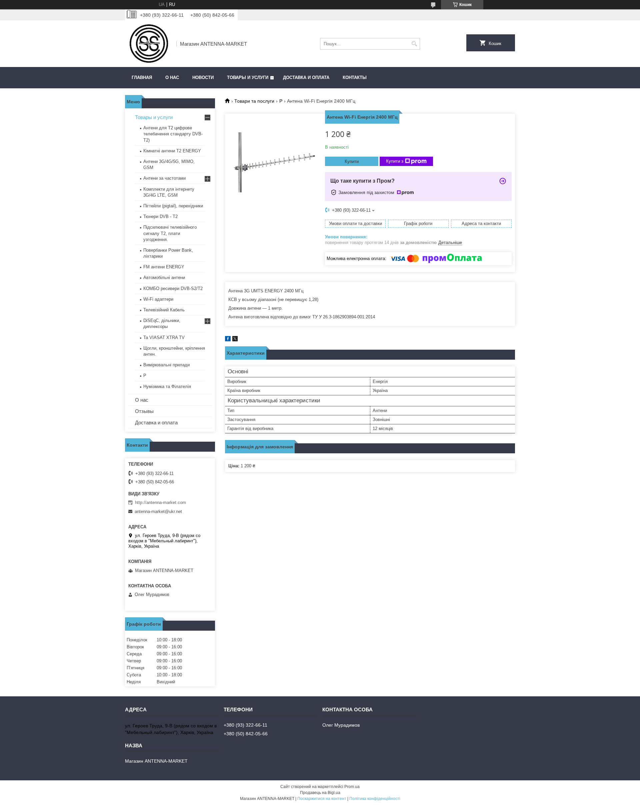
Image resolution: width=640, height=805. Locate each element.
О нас (172, 77)
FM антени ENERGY (163, 266)
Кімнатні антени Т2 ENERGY (172, 150)
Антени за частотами (164, 178)
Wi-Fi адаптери (158, 299)
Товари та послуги (254, 101)
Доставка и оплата (306, 77)
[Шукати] (414, 44)
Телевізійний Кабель (164, 309)
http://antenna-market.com (160, 502)
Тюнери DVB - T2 (160, 216)
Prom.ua (352, 786)
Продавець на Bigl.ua (320, 792)
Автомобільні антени (164, 277)
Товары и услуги (247, 77)
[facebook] (228, 339)
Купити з (394, 161)
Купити (352, 161)
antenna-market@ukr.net (158, 511)
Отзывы (144, 411)
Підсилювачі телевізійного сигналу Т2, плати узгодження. (170, 233)
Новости (203, 77)
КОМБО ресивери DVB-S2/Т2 (173, 288)
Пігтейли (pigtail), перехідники (173, 205)
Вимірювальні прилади (166, 364)
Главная (142, 77)
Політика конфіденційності (374, 798)
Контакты (355, 77)
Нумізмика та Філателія (167, 386)
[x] (235, 339)
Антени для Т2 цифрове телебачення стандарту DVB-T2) (173, 133)
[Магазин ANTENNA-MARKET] (148, 44)
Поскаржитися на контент (321, 798)
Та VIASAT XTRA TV (164, 337)
